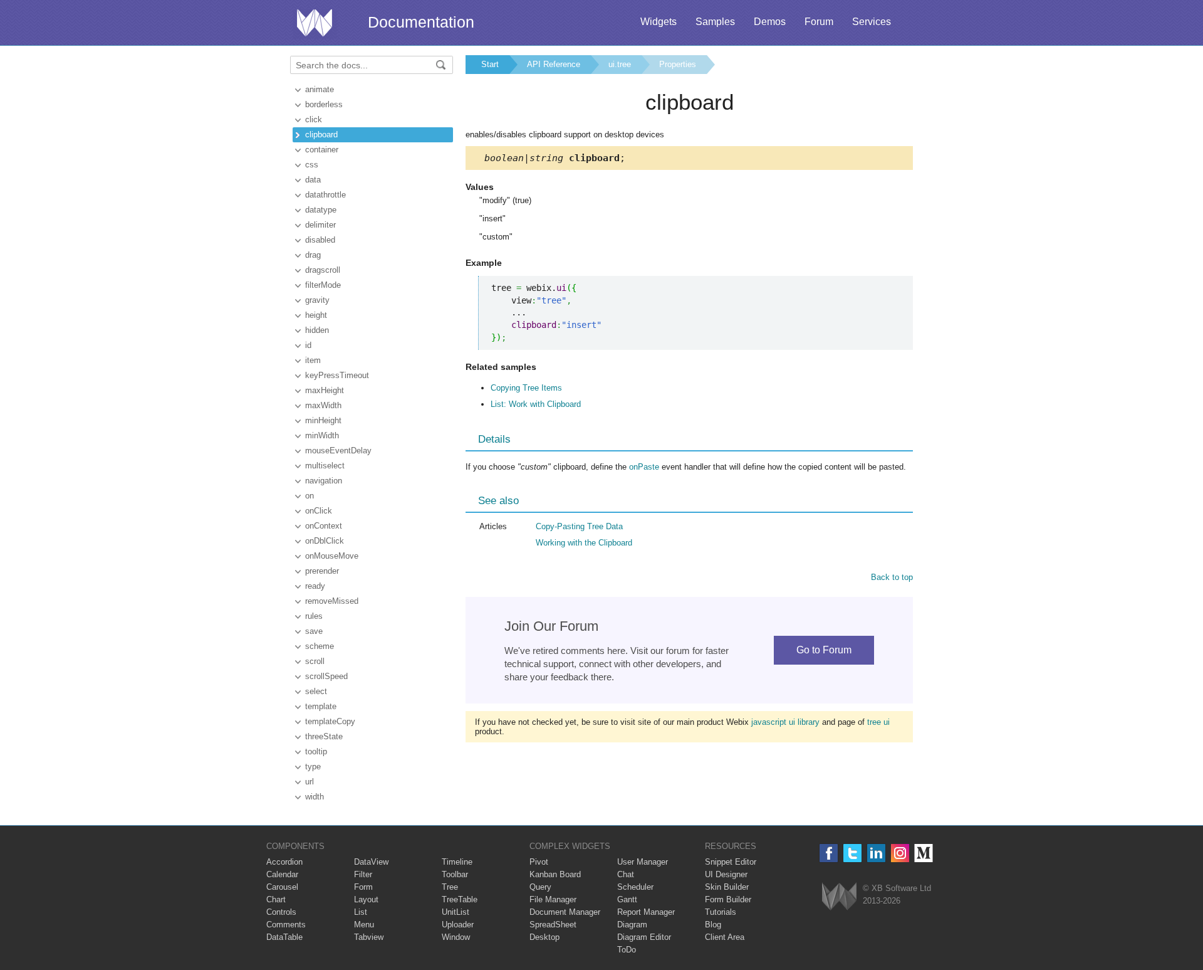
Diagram (632, 924)
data (313, 179)
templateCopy (330, 721)
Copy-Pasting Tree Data (579, 526)
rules (314, 616)
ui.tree (619, 64)
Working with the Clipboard (584, 542)
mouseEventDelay (338, 450)
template (320, 706)
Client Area (724, 937)
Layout (366, 899)
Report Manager (646, 912)
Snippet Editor (730, 862)
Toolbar (455, 874)
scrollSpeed (326, 676)
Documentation (421, 22)
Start (490, 64)
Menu (364, 924)
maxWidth (323, 405)
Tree (450, 887)
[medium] (924, 853)
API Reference (553, 64)
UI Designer (726, 874)
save (314, 631)
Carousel (282, 887)
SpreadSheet (552, 924)
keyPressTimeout (337, 375)
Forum (819, 21)
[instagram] (900, 853)
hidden (317, 330)
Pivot (538, 862)
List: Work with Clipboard (536, 404)
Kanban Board (555, 874)
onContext (323, 525)
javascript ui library (785, 722)
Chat (625, 874)
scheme (319, 646)
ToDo (626, 949)
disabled (320, 240)
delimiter (320, 224)
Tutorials (720, 912)
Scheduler (635, 887)
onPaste (644, 467)
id (308, 345)
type (313, 766)
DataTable (284, 937)
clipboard (321, 134)
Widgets (658, 21)
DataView (371, 862)
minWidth (322, 435)
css (311, 164)
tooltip (316, 751)
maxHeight (324, 390)
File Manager (552, 899)
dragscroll (322, 270)
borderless (324, 104)
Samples (715, 21)
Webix (839, 896)
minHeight (323, 420)
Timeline (457, 862)
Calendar (282, 874)
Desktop (544, 937)
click (313, 119)
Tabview (368, 937)
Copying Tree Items (526, 388)
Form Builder (728, 899)
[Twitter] (852, 853)
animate (319, 89)
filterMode (323, 285)
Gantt (627, 899)
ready (315, 586)
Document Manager (564, 912)
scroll (315, 661)
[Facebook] (828, 853)
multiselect (325, 465)
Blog (713, 924)
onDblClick (324, 541)
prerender (322, 571)
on (309, 495)
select (316, 691)
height (316, 315)
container (321, 149)
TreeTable (459, 899)
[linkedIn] (876, 853)
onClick (318, 510)
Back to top (892, 577)
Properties (677, 64)
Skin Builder (727, 887)
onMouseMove (331, 556)
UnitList (455, 912)
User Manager (642, 862)
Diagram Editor (644, 937)
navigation (323, 480)
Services (871, 21)
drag (313, 255)
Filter (363, 874)
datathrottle (325, 194)
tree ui (878, 722)
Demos (770, 21)
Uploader (458, 924)
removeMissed (331, 601)
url (309, 781)
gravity (317, 300)
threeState (324, 736)
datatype (320, 209)
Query (540, 887)
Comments (286, 924)
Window (456, 937)
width (314, 796)
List (360, 912)
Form (363, 887)
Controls (281, 912)
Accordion (284, 862)
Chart (276, 899)
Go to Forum (823, 650)
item (313, 360)
